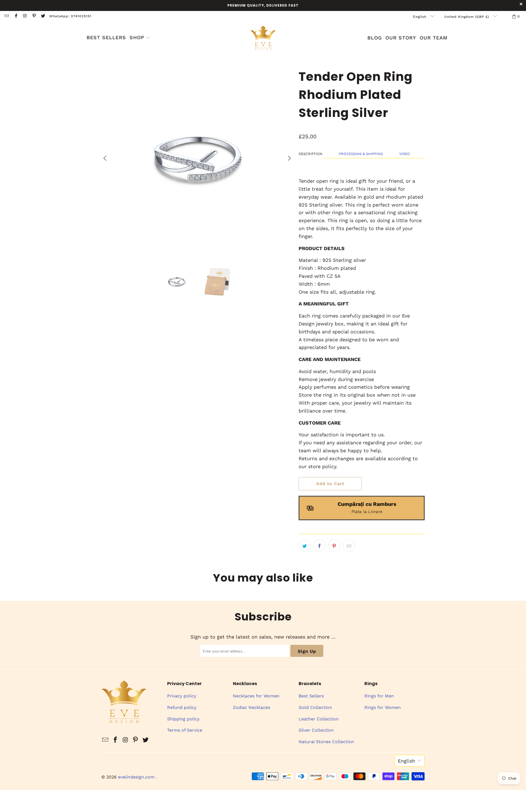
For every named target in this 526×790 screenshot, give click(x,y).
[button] (140, 38)
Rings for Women (382, 707)
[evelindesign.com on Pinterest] (34, 16)
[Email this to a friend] (349, 546)
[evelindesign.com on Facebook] (15, 16)
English (420, 17)
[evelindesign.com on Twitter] (43, 16)
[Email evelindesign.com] (6, 16)
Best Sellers (311, 696)
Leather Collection (319, 719)
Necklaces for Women (256, 696)
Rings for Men (379, 696)
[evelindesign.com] (263, 38)
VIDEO (404, 154)
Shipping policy (183, 719)
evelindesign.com (137, 777)
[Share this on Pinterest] (334, 546)
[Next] (289, 158)
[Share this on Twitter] (305, 546)
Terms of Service (184, 730)
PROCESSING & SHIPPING (361, 154)
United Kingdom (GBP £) (467, 17)
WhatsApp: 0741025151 (70, 16)
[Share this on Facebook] (319, 546)
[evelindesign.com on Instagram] (24, 16)
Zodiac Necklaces (251, 707)
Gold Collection (315, 707)
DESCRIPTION (310, 154)
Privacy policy (181, 696)
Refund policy (181, 707)
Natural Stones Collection (326, 741)
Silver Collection (316, 730)
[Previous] (105, 158)
